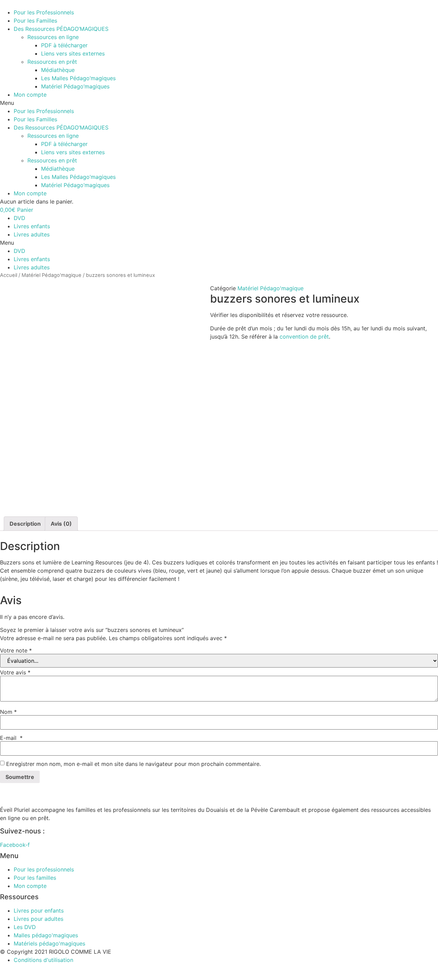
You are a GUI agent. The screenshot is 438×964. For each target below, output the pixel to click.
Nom (8, 712)
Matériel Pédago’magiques (75, 86)
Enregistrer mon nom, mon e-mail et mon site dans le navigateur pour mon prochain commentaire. (133, 764)
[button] (219, 103)
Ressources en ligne (53, 37)
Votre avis (15, 672)
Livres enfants (32, 226)
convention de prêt (304, 336)
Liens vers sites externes (73, 53)
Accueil (8, 275)
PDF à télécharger (64, 45)
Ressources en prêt (52, 61)
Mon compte (30, 94)
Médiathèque (58, 69)
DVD (19, 218)
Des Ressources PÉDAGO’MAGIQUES (61, 28)
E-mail (11, 738)
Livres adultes (32, 234)
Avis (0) (61, 523)
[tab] (25, 523)
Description (25, 523)
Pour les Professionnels (44, 12)
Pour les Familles (35, 20)
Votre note (16, 650)
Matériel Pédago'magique (51, 275)
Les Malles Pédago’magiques (78, 78)
